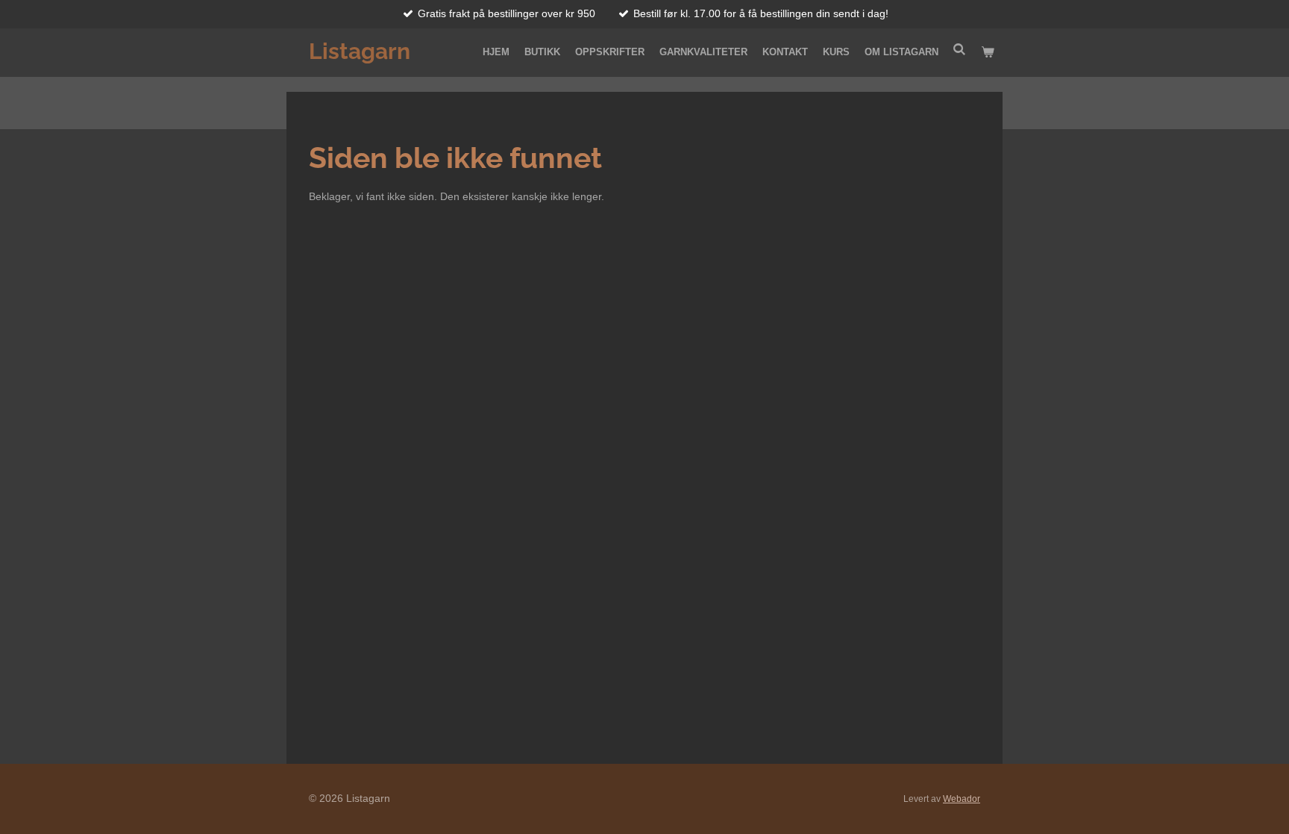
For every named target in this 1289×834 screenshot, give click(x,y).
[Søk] (960, 49)
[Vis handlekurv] (988, 52)
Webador (961, 798)
